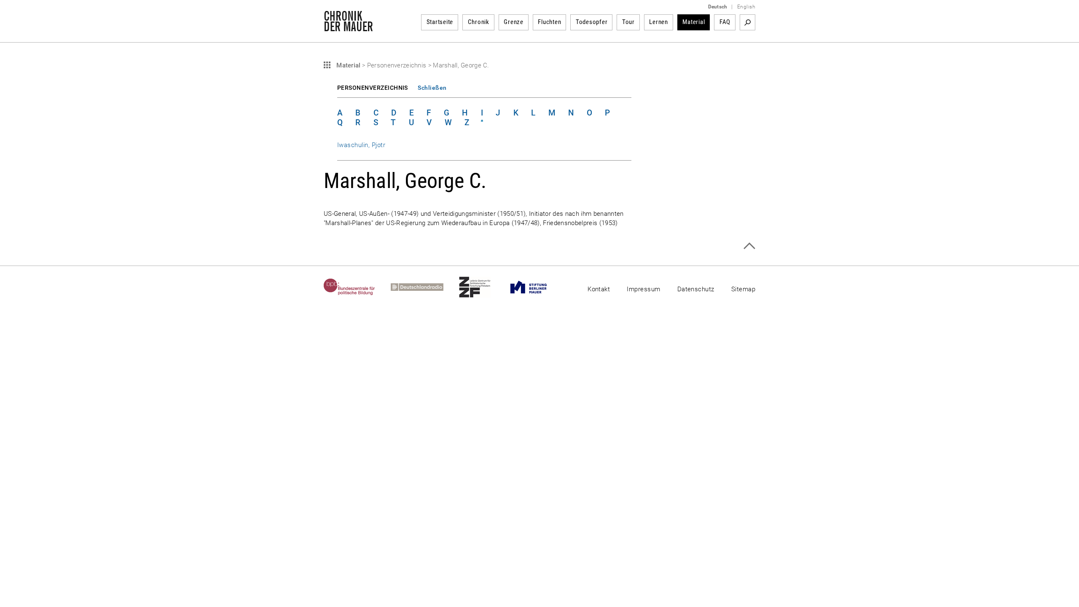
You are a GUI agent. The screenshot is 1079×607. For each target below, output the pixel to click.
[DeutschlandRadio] (425, 287)
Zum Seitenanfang (749, 246)
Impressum (643, 289)
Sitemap (743, 289)
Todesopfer (592, 22)
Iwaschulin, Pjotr (361, 145)
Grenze (513, 22)
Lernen (658, 22)
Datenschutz (695, 289)
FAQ (724, 22)
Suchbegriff (747, 22)
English (746, 7)
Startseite (440, 22)
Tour (628, 22)
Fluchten (549, 22)
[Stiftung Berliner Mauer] (536, 287)
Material (693, 22)
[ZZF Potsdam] (482, 287)
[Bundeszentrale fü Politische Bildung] (357, 287)
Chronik (478, 22)
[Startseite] (348, 27)
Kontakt (599, 289)
